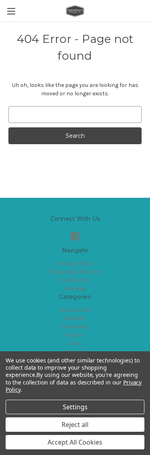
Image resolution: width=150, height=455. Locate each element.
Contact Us (75, 280)
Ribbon (75, 335)
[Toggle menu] (11, 11)
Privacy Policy (75, 263)
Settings (75, 407)
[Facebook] (75, 236)
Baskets (75, 318)
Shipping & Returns (75, 271)
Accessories (75, 309)
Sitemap (75, 288)
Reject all (75, 424)
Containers (75, 326)
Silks (75, 343)
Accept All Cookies (75, 442)
